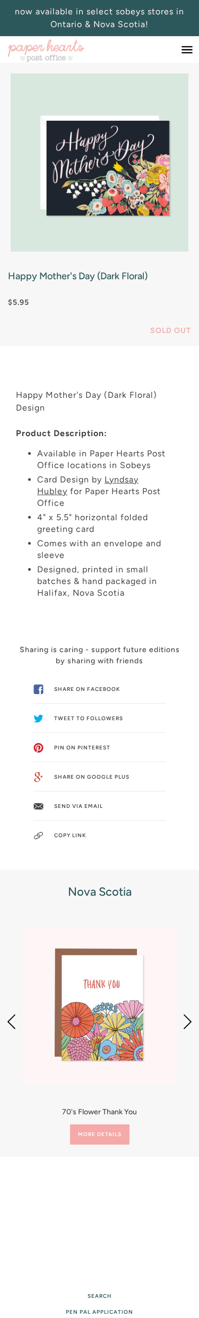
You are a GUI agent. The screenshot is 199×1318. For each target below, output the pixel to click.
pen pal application (99, 1311)
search (100, 1295)
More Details (100, 1134)
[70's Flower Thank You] (99, 1005)
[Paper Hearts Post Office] (57, 50)
